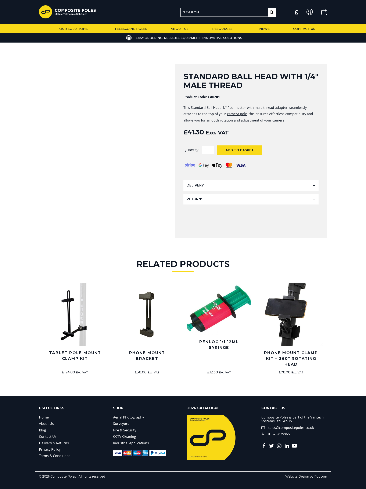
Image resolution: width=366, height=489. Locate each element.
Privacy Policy (50, 449)
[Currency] (296, 12)
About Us (180, 29)
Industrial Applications (131, 443)
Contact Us (304, 29)
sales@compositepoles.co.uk (291, 428)
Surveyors (121, 423)
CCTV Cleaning (124, 436)
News (264, 29)
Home (44, 417)
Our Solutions (73, 29)
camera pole (237, 114)
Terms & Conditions (54, 455)
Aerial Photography (128, 417)
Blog (42, 430)
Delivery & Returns (54, 443)
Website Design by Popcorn (306, 476)
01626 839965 (279, 434)
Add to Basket (240, 150)
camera (278, 120)
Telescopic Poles (130, 29)
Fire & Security (124, 430)
